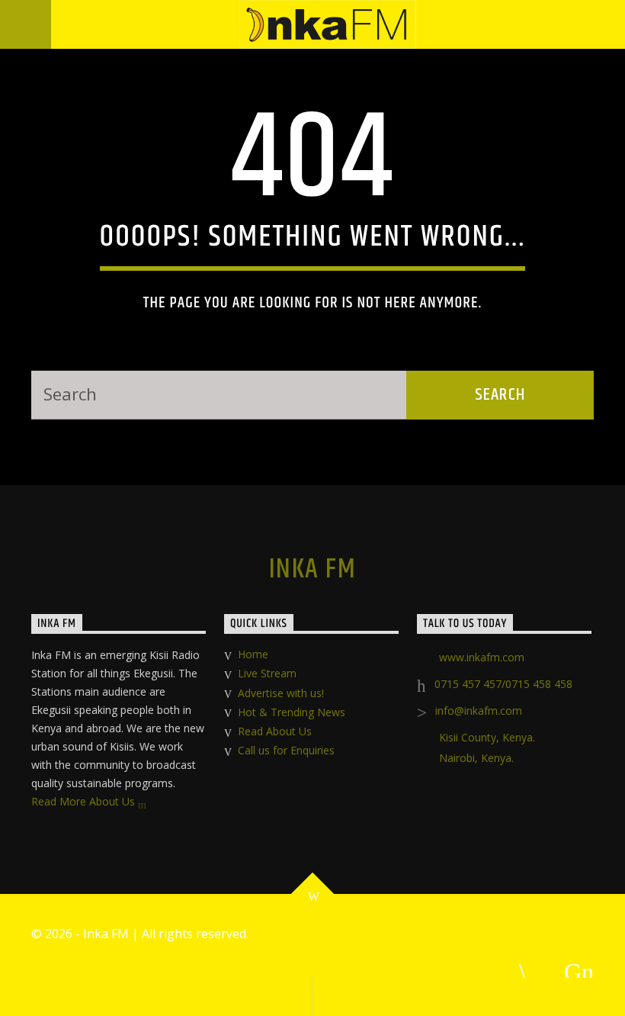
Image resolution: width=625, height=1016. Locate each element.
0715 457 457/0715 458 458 (503, 684)
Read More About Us (84, 801)
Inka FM (312, 569)
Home (253, 654)
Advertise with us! (281, 693)
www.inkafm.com (481, 657)
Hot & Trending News (291, 712)
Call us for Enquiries (286, 750)
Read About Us (275, 731)
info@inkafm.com (478, 710)
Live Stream (267, 673)
